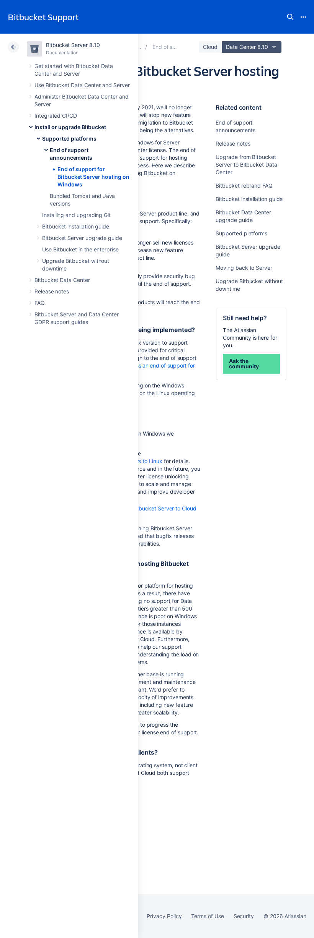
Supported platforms (69, 138)
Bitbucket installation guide (75, 226)
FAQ (39, 303)
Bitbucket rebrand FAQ (244, 185)
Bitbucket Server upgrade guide (82, 238)
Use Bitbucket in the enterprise (80, 249)
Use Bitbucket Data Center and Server (81, 85)
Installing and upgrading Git (76, 215)
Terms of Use (207, 916)
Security (244, 916)
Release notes (51, 291)
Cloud (210, 47)
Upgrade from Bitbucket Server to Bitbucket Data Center (246, 164)
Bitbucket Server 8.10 (73, 45)
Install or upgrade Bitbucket (70, 127)
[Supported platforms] (139, 47)
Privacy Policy (164, 916)
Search (290, 17)
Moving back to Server (244, 267)
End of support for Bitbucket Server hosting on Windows (93, 177)
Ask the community (243, 363)
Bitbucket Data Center (62, 280)
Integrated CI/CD (55, 115)
